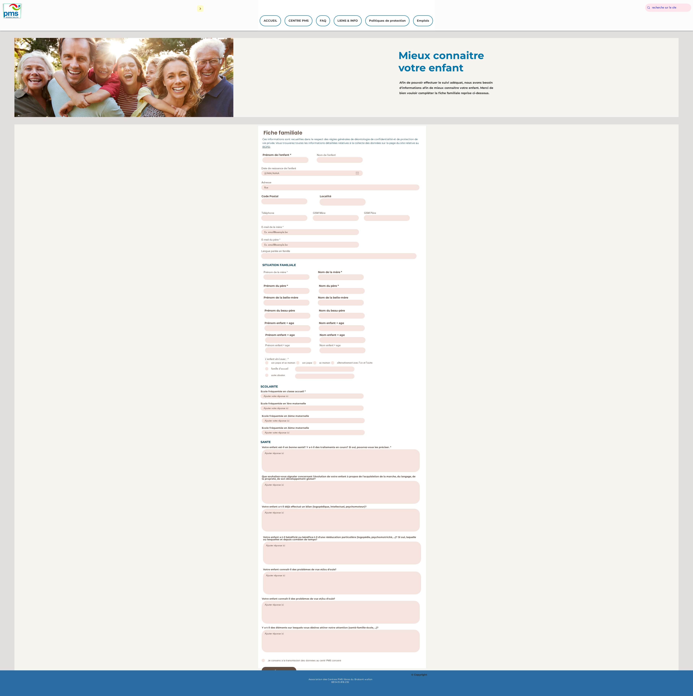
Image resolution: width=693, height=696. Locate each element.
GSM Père (370, 212)
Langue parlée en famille (275, 251)
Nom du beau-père (332, 310)
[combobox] (284, 201)
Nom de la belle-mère (333, 297)
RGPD (266, 146)
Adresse (266, 182)
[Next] (200, 8)
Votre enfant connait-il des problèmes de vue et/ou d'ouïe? (299, 569)
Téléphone (267, 212)
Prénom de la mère (275, 272)
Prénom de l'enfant (276, 155)
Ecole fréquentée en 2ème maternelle (285, 416)
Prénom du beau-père (280, 310)
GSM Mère (319, 212)
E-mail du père (270, 239)
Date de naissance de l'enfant (278, 168)
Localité (325, 196)
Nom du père (328, 285)
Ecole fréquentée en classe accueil (282, 391)
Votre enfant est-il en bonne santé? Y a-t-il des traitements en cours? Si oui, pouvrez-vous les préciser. (326, 447)
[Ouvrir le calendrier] (357, 173)
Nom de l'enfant (326, 155)
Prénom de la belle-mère (281, 297)
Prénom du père (275, 285)
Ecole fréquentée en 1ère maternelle (283, 403)
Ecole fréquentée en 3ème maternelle (285, 428)
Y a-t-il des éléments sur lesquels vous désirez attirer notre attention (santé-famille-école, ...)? (320, 627)
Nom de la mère (329, 272)
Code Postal (269, 196)
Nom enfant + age (331, 323)
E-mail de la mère (271, 227)
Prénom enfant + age (279, 323)
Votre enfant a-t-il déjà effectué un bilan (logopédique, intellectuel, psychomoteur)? (314, 506)
